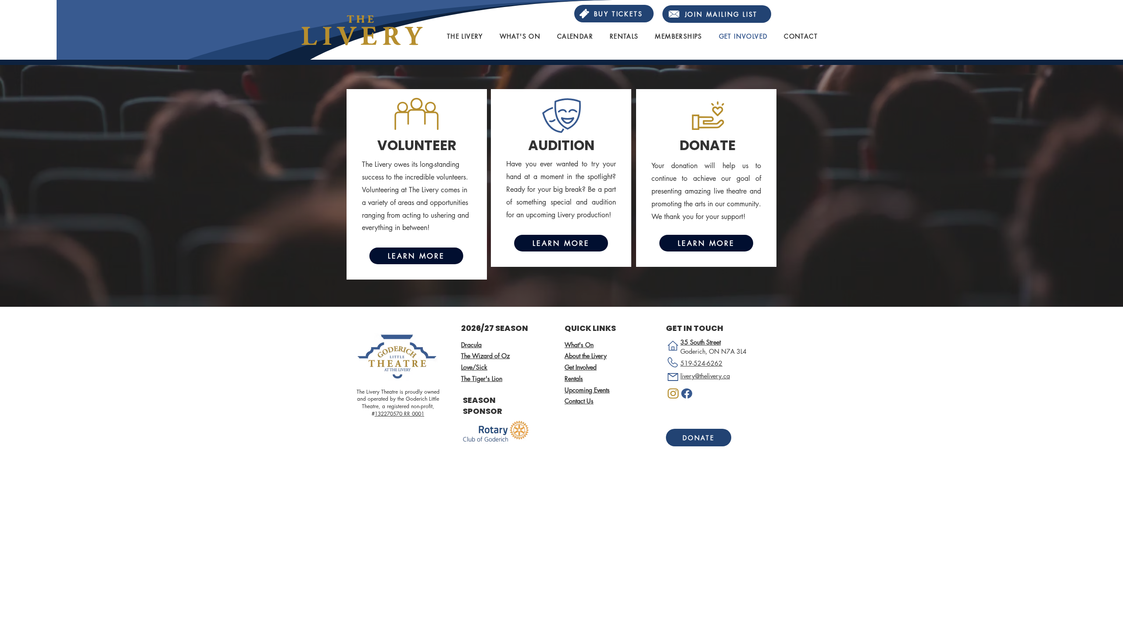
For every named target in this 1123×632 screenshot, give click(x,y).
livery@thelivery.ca (705, 376)
